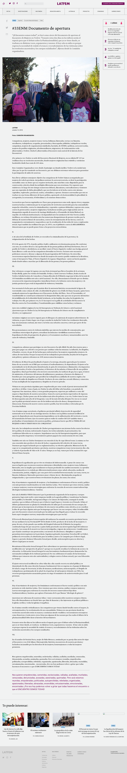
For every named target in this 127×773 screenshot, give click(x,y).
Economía (44, 759)
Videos (53, 755)
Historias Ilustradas (57, 759)
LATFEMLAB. (72, 11)
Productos (86, 11)
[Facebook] (17, 3)
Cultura (44, 765)
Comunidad (100, 11)
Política (14, 20)
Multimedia (39, 11)
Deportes (44, 767)
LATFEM (14, 128)
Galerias (54, 757)
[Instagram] (14, 3)
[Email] (7, 34)
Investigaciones (23, 11)
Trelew (41, 20)
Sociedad (44, 757)
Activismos (45, 763)
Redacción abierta (55, 11)
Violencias (44, 755)
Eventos (68, 752)
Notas (8, 11)
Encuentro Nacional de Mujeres (31, 20)
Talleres (69, 753)
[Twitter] (10, 3)
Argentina (20, 20)
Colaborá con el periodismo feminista (113, 3)
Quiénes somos (116, 11)
